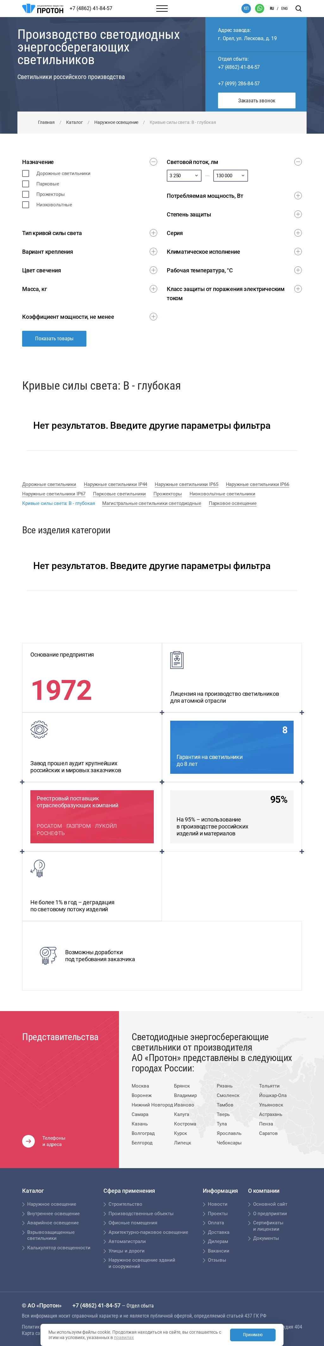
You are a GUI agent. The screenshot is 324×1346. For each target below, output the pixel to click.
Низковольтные (54, 205)
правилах (124, 1337)
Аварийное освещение (53, 1223)
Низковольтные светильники (222, 494)
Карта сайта (34, 1333)
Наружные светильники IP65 (186, 484)
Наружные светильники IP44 (115, 484)
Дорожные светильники (63, 173)
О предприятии (270, 1213)
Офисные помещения (133, 1223)
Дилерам (218, 1241)
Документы (266, 1238)
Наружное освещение (116, 122)
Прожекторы (50, 194)
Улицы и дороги (127, 1251)
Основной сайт (270, 1204)
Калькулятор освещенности (58, 1248)
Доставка (218, 1232)
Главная (46, 122)
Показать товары (54, 338)
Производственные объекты (141, 1213)
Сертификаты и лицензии (268, 1226)
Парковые (47, 184)
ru (272, 8)
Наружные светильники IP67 (53, 494)
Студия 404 (290, 1327)
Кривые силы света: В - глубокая (58, 503)
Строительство (125, 1204)
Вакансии (218, 1251)
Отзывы (217, 1260)
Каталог (74, 122)
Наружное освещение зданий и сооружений (142, 1263)
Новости (217, 1204)
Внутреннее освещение (53, 1213)
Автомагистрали (127, 1241)
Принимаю (253, 1334)
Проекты (218, 1213)
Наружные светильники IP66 (257, 484)
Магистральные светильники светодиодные (151, 503)
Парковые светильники (119, 494)
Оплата (216, 1223)
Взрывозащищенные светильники (51, 1235)
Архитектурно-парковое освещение (148, 1232)
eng (284, 8)
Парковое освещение (233, 503)
